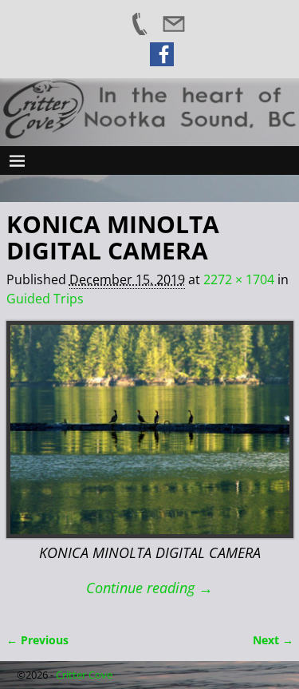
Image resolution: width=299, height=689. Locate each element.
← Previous (37, 639)
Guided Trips (45, 298)
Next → (273, 639)
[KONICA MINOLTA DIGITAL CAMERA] (149, 430)
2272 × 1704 (238, 279)
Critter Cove (84, 674)
